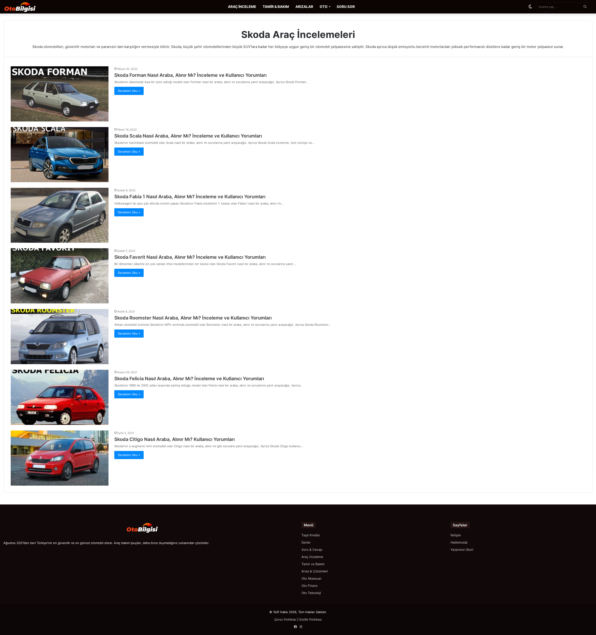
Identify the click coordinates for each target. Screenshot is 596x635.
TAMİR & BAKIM (276, 6)
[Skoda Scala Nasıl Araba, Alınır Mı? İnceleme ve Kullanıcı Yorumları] (59, 154)
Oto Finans (309, 586)
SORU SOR (346, 6)
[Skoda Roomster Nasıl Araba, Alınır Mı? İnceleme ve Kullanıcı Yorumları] (59, 336)
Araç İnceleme (312, 557)
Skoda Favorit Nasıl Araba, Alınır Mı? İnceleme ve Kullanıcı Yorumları (190, 257)
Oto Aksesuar (311, 578)
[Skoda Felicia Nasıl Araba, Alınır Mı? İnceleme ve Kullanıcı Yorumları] (59, 397)
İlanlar (306, 542)
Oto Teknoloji (311, 593)
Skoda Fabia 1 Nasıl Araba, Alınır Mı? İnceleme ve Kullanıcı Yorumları (189, 196)
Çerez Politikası (285, 619)
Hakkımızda (458, 542)
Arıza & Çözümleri (314, 571)
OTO (324, 6)
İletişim (455, 535)
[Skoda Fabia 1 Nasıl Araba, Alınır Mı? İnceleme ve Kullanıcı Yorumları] (59, 215)
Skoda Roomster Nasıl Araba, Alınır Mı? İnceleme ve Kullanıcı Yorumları (193, 318)
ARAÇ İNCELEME (242, 6)
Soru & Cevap (311, 549)
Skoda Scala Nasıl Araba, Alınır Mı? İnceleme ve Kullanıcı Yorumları (188, 136)
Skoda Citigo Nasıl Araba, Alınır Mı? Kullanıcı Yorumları (174, 439)
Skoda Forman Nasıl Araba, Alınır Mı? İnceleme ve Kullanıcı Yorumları (190, 75)
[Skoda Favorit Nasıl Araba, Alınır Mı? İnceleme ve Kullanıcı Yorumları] (59, 275)
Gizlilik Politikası (310, 619)
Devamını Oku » (129, 91)
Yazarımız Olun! (461, 549)
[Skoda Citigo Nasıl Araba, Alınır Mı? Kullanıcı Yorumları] (59, 458)
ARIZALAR (304, 6)
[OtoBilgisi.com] (26, 6)
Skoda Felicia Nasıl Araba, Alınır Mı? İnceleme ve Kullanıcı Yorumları (189, 378)
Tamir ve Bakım (313, 564)
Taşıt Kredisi (310, 535)
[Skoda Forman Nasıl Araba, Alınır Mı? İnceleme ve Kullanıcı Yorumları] (59, 93)
